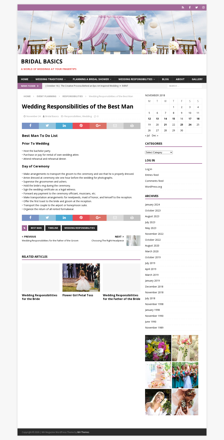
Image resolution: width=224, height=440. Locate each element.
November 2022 (154, 233)
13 (157, 118)
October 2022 (153, 239)
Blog (165, 79)
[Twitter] (197, 7)
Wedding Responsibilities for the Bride (39, 297)
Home (24, 79)
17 (189, 118)
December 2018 (154, 286)
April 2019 (150, 269)
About (180, 79)
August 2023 (152, 216)
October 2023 (153, 210)
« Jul (147, 135)
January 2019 (152, 280)
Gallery (197, 79)
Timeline (53, 227)
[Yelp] (183, 7)
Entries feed (152, 175)
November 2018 (154, 292)
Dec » (155, 135)
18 (198, 118)
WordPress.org (153, 186)
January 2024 (152, 204)
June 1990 (150, 321)
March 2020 (152, 251)
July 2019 (150, 263)
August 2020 (152, 245)
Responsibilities (72, 116)
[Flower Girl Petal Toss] (81, 277)
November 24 (33, 116)
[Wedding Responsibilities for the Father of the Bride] (122, 277)
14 (165, 118)
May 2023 (150, 228)
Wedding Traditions (49, 79)
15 (173, 118)
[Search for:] (184, 85)
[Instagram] (203, 7)
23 (181, 124)
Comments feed (154, 180)
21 (165, 124)
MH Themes (83, 432)
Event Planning (46, 96)
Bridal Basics (52, 116)
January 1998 (152, 310)
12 (149, 118)
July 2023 (150, 222)
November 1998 (154, 304)
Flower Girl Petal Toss (77, 295)
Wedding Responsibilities (135, 79)
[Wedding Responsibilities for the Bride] (40, 277)
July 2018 (150, 298)
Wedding (87, 116)
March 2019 (152, 274)
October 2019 (153, 257)
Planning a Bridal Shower (91, 79)
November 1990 (154, 315)
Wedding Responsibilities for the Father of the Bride (121, 297)
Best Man (36, 227)
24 (189, 124)
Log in (148, 169)
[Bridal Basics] (112, 52)
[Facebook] (190, 7)
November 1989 (154, 327)
